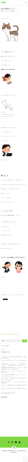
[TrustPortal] (19, 442)
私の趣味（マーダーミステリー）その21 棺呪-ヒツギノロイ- (13, 371)
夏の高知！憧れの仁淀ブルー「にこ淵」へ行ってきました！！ (14, 381)
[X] (9, 442)
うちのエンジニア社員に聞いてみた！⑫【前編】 (11, 388)
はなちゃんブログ (9, 334)
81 (11, 393)
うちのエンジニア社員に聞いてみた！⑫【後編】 (11, 385)
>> (14, 393)
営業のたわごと (17, 334)
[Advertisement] (14, 315)
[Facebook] (16, 442)
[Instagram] (12, 442)
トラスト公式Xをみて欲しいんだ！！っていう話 (11, 360)
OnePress (20, 450)
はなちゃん (16, 10)
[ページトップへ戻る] (14, 447)
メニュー (26, 2)
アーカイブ (3, 349)
